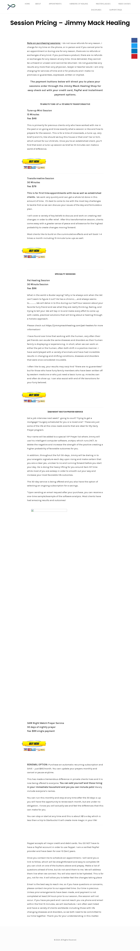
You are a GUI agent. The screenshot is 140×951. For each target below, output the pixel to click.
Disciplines (96, 10)
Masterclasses (103, 4)
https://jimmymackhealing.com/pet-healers (70, 325)
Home (27, 4)
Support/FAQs (115, 10)
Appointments (55, 4)
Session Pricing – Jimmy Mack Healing (70, 22)
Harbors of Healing (79, 4)
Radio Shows (125, 4)
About (38, 4)
